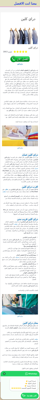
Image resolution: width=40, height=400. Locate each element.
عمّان (6, 189)
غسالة (17, 257)
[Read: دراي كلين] (23, 36)
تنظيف (4, 191)
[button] (4, 373)
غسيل (36, 168)
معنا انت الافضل (25, 3)
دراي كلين (33, 47)
